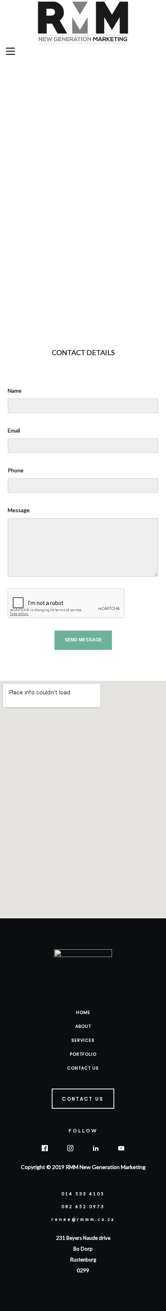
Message (19, 510)
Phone (16, 470)
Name (15, 390)
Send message (83, 640)
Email (14, 430)
